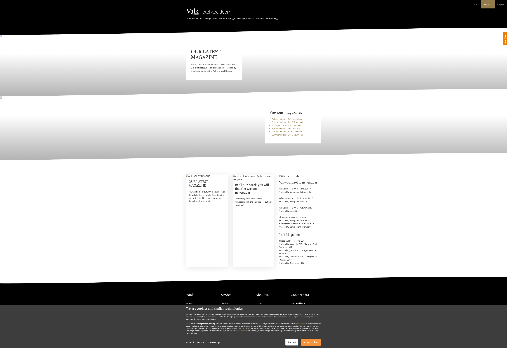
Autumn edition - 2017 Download (287, 119)
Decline (292, 342)
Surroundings (272, 18)
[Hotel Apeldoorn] (208, 15)
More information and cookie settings (203, 342)
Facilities (260, 18)
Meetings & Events (245, 18)
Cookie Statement (241, 331)
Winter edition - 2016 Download (286, 128)
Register (501, 4)
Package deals (210, 18)
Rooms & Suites (194, 18)
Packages (189, 303)
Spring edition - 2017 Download (286, 125)
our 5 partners (300, 324)
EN (475, 4)
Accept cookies (310, 342)
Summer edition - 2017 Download (287, 122)
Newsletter (225, 303)
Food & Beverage (227, 18)
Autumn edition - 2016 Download (287, 131)
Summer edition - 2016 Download (287, 134)
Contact (259, 303)
